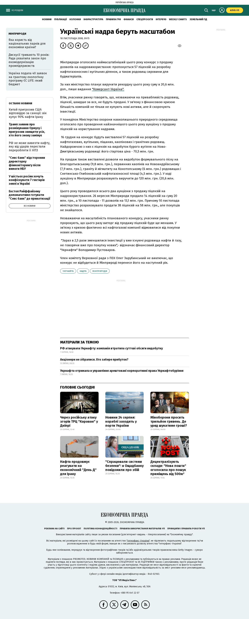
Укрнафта (68, 271)
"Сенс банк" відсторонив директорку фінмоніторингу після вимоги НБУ (27, 163)
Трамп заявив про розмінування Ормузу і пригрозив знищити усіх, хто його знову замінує (27, 129)
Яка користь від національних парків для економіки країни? (27, 43)
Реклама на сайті (54, 528)
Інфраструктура (93, 19)
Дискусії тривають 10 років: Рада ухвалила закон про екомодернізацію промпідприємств (29, 60)
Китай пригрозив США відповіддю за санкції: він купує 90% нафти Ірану (28, 113)
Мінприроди (99, 271)
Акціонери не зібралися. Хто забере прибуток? (94, 359)
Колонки (75, 19)
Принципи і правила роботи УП (186, 528)
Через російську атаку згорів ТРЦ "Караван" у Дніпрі (79, 421)
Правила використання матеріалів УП (142, 528)
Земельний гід (198, 19)
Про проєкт (74, 528)
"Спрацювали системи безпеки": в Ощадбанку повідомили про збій (124, 466)
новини (46, 19)
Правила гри (113, 19)
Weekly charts (178, 19)
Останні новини (20, 103)
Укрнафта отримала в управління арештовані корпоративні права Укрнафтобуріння (121, 371)
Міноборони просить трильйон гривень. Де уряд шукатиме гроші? (168, 421)
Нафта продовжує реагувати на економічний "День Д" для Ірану (78, 468)
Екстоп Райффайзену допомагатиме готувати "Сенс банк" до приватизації (29, 194)
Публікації (60, 19)
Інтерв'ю (161, 19)
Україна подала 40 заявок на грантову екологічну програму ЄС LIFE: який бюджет (28, 78)
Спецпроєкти (144, 19)
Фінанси (128, 19)
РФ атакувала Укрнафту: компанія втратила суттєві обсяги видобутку (111, 348)
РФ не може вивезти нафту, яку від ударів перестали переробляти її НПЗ (29, 146)
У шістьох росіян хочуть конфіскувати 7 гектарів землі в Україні (27, 180)
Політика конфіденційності (100, 528)
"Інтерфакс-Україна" (138, 540)
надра (83, 271)
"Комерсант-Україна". (108, 89)
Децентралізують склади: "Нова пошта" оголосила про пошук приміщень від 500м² (168, 468)
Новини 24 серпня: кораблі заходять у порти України (121, 421)
